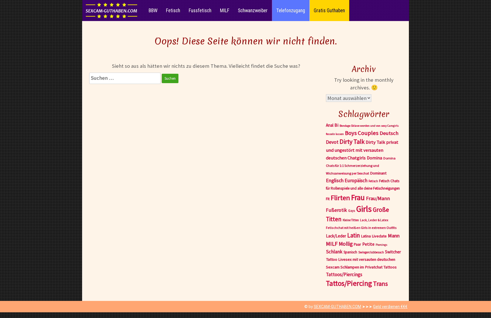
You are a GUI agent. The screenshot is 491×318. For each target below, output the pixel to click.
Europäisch (356, 180)
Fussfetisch (200, 10)
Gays (351, 211)
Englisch (335, 180)
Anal (329, 125)
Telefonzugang (290, 10)
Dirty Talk (352, 141)
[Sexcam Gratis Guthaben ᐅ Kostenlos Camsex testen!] (112, 11)
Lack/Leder (336, 236)
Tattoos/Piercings (344, 274)
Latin (353, 235)
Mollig (346, 243)
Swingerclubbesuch (371, 252)
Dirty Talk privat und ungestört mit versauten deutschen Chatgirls (362, 150)
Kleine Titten (351, 220)
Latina (366, 236)
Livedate (379, 236)
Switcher (393, 252)
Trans (380, 284)
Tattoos (390, 267)
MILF (224, 10)
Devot (332, 142)
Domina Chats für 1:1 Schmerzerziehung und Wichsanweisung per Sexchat (361, 165)
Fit (328, 198)
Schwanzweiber (253, 10)
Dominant (378, 173)
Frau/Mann (378, 198)
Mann (394, 235)
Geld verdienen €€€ (390, 306)
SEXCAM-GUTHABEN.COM (337, 306)
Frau (358, 197)
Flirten (340, 197)
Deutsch (389, 133)
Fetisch (173, 10)
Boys (351, 133)
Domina (374, 158)
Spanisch (350, 252)
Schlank (334, 252)
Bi (336, 125)
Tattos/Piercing (349, 283)
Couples (368, 133)
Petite (368, 244)
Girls (364, 209)
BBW (153, 10)
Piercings (381, 245)
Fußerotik (336, 210)
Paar (357, 244)
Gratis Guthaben (329, 10)
